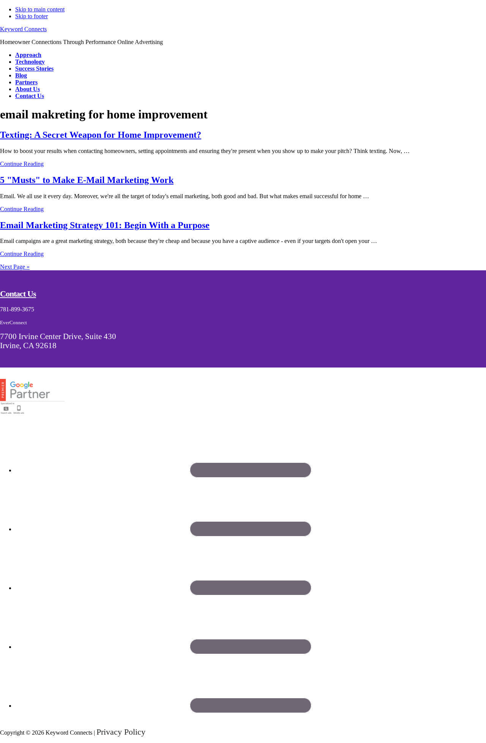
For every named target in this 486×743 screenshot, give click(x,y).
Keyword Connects (23, 29)
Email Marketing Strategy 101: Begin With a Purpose (105, 225)
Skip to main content (40, 9)
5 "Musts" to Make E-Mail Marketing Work (87, 180)
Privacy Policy (120, 732)
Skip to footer (31, 16)
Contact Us (18, 293)
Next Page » (15, 266)
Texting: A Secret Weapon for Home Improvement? (100, 135)
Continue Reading (22, 164)
